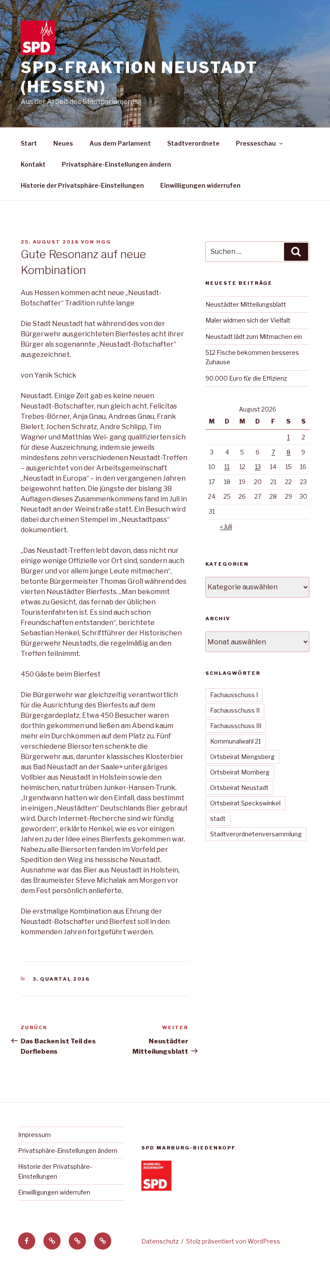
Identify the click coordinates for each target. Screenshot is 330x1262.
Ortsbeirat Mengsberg (242, 756)
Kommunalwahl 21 (235, 741)
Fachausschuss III (235, 725)
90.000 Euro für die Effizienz (246, 378)
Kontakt (33, 164)
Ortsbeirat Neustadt (239, 787)
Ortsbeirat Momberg (239, 772)
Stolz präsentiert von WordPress (233, 1241)
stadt (218, 818)
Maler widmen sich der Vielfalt (247, 320)
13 (258, 466)
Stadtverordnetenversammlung (256, 834)
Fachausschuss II (235, 710)
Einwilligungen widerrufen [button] (200, 185)
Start (29, 143)
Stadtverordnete (193, 143)
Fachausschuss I (234, 694)
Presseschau (256, 143)
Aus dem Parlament (120, 143)
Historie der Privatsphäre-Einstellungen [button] (82, 185)
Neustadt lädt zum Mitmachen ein (253, 336)
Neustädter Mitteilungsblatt (245, 304)
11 (226, 466)
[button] (52, 1241)
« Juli (226, 526)
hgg (103, 242)
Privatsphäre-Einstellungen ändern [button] (116, 164)
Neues (63, 143)
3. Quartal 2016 (61, 979)
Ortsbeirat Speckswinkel (245, 803)
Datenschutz (160, 1241)
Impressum (34, 1134)
